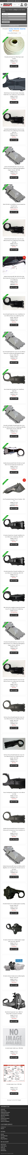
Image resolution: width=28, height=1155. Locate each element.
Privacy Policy (4, 1119)
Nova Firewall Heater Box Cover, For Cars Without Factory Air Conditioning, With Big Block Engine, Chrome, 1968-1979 (14, 353)
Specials (3, 1137)
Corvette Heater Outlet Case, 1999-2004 (14, 1048)
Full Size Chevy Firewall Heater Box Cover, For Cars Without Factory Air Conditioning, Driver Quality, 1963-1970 (14, 756)
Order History (3, 1146)
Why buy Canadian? (5, 1115)
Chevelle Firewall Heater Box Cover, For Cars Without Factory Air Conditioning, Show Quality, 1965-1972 (14, 130)
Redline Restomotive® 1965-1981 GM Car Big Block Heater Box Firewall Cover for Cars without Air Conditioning (14, 278)
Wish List (3, 1147)
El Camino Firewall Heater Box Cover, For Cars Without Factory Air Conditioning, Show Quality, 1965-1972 (14, 681)
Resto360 (3, 1109)
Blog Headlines (4, 1138)
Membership (3, 1150)
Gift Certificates (4, 1135)
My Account (3, 1144)
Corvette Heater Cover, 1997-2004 (14, 1084)
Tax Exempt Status (5, 1113)
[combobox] (14, 14)
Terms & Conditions (5, 1121)
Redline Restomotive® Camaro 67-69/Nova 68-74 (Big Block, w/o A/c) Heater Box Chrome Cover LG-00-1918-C (14, 867)
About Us (3, 1116)
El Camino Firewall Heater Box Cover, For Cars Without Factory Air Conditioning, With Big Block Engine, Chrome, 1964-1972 (14, 643)
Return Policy (3, 1110)
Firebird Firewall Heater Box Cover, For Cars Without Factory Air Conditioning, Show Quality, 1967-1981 (14, 240)
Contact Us (18, 1)
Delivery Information (5, 1118)
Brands (2, 1134)
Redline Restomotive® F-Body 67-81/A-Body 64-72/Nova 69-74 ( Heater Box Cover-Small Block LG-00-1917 (14, 830)
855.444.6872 (11, 1)
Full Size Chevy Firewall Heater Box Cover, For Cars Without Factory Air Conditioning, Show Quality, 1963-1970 (14, 718)
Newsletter (3, 1149)
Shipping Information (5, 1112)
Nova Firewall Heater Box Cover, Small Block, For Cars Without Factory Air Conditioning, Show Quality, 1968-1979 (14, 315)
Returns (2, 1128)
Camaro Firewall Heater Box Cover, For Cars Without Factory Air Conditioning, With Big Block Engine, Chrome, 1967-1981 (14, 168)
